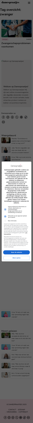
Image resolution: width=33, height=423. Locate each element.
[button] (16, 221)
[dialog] (16, 211)
